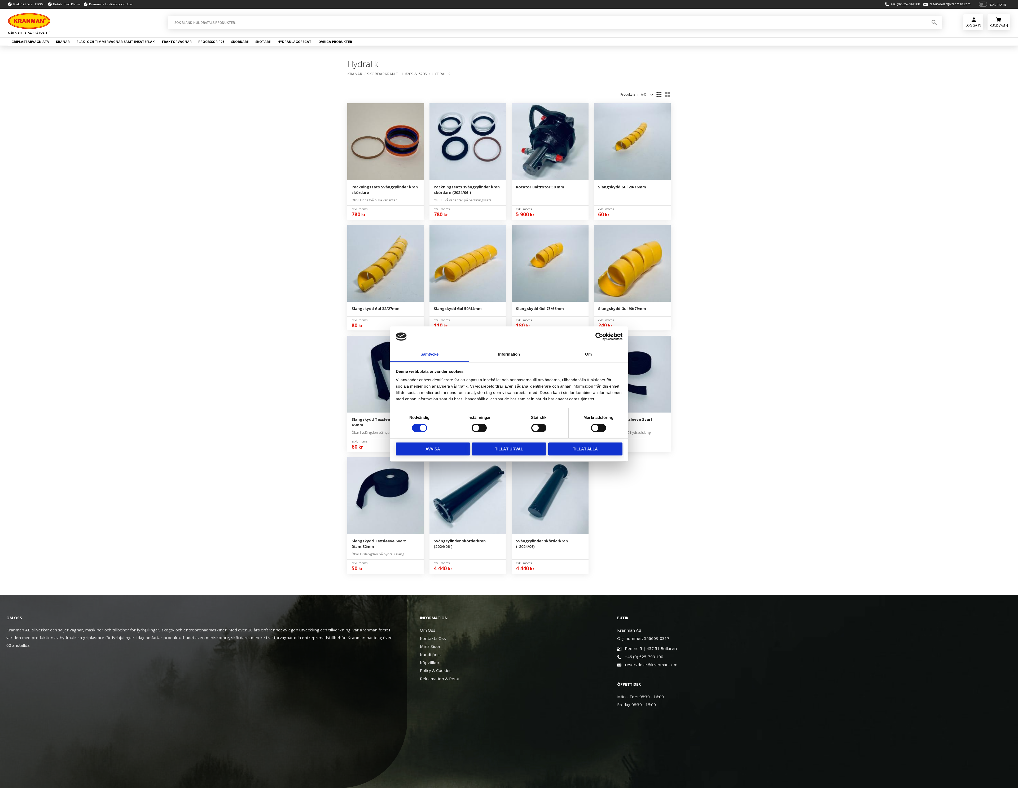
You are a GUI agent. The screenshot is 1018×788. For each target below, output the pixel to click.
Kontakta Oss (433, 638)
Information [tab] (509, 354)
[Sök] (934, 22)
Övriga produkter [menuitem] (335, 41)
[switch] (479, 428)
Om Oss (427, 630)
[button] (658, 94)
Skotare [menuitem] (263, 41)
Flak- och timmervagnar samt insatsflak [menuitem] (116, 41)
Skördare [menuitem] (240, 41)
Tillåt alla (585, 449)
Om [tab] (588, 354)
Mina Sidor (430, 646)
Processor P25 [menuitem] (211, 41)
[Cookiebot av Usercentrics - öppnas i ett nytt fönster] (599, 336)
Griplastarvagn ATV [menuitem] (30, 41)
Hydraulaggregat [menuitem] (294, 41)
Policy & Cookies (435, 670)
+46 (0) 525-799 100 (905, 4)
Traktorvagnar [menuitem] (176, 41)
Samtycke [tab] (429, 354)
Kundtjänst (430, 654)
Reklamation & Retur (440, 678)
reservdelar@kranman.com (950, 4)
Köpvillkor (430, 662)
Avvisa (432, 449)
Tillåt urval (509, 449)
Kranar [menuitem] (63, 41)
